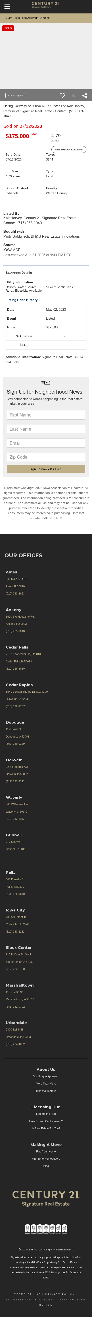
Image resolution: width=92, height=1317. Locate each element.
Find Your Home (46, 1151)
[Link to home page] (46, 6)
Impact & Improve (46, 1091)
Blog (46, 1166)
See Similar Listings (69, 149)
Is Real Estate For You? (46, 1128)
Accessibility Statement (30, 1300)
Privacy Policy (60, 1294)
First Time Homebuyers (46, 1158)
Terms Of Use (27, 1294)
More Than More (46, 1083)
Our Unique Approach (46, 1076)
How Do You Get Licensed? (46, 1121)
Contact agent (15, 95)
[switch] (62, 95)
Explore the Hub (46, 1113)
